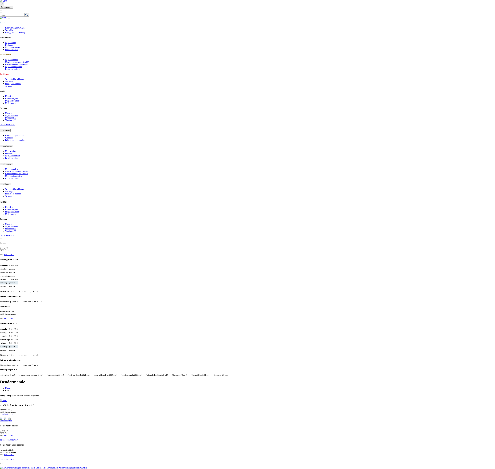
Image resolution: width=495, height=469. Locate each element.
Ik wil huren (5, 130)
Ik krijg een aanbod (13, 84)
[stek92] (3, 1)
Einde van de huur (12, 69)
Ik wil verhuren (6, 164)
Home (7, 388)
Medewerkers (10, 103)
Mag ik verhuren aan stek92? (17, 62)
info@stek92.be (6, 414)
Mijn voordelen (11, 60)
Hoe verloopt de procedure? (16, 64)
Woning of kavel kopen (14, 79)
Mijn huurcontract (12, 47)
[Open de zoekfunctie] (2, 4)
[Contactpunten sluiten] (1, 238)
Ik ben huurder (6, 146)
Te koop (8, 86)
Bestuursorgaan (11, 98)
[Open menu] (1, 10)
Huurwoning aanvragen (14, 28)
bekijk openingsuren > (9, 440)
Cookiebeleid (41, 468)
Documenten (10, 118)
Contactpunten (6, 7)
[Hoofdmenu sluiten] (9, 18)
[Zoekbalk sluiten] (1, 12)
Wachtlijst (9, 30)
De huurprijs (10, 45)
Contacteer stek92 (7, 124)
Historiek (9, 96)
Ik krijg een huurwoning (15, 32)
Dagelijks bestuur (12, 101)
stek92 (3, 202)
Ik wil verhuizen (11, 49)
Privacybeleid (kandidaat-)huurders (73, 468)
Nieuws (8, 113)
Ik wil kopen (5, 184)
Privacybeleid (52, 468)
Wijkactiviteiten (11, 115)
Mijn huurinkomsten (13, 67)
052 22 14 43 (9, 255)
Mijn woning (10, 43)
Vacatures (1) (10, 120)
